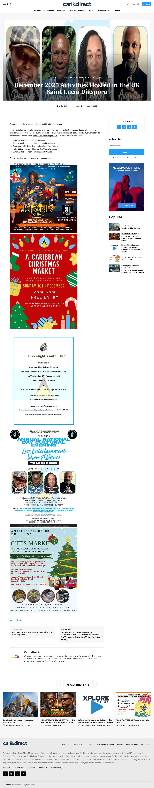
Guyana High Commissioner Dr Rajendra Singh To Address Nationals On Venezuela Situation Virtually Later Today (80, 636)
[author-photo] (4, 725)
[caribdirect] (15, 656)
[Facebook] (119, 127)
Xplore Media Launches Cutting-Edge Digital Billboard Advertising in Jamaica (130, 248)
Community (82, 78)
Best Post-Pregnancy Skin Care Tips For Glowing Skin (32, 633)
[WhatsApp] (134, 127)
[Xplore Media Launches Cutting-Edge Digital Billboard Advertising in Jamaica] (114, 247)
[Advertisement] (77, 59)
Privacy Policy (134, 157)
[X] (124, 127)
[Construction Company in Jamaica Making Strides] (114, 227)
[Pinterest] (129, 127)
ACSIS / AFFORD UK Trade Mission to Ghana (131, 258)
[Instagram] (11, 773)
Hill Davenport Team (13, 725)
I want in (125, 152)
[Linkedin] (17, 773)
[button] (7, 4)
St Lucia (98, 78)
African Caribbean (61, 78)
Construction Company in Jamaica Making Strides (131, 227)
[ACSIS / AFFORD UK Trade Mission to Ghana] (114, 258)
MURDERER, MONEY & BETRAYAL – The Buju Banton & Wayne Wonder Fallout (131, 237)
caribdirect (65, 106)
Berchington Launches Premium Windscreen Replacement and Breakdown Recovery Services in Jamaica (132, 269)
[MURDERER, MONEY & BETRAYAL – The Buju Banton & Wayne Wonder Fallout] (114, 236)
